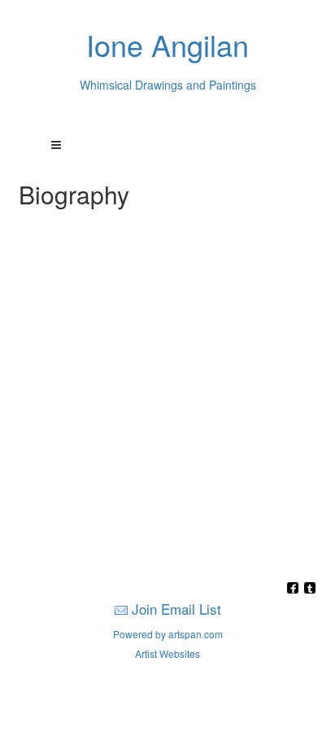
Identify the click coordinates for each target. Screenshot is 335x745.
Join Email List (176, 608)
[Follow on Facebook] (294, 589)
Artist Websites (167, 653)
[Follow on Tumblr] (309, 589)
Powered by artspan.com (168, 634)
